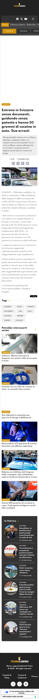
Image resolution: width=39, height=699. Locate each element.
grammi (20, 315)
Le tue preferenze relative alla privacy (21, 692)
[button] (13, 684)
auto (30, 311)
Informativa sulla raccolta (13, 696)
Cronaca (9, 31)
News (5, 25)
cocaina (7, 315)
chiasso (19, 320)
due (20, 311)
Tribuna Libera (17, 25)
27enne (7, 320)
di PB (12, 159)
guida (19, 306)
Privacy (35, 676)
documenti (8, 311)
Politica (23, 31)
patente (31, 306)
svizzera (7, 306)
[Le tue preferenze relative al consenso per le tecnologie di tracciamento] (35, 697)
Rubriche (31, 25)
